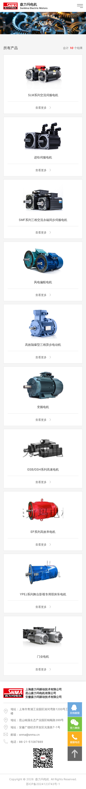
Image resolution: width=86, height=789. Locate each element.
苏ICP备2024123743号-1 (43, 784)
